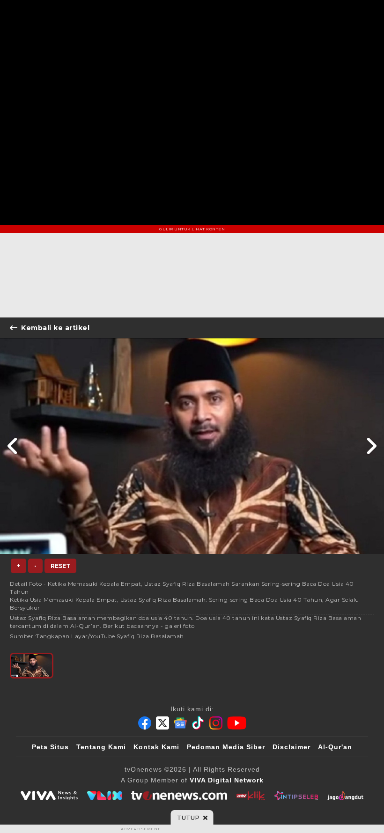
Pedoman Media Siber (226, 747)
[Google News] (180, 723)
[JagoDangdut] (345, 795)
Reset (60, 565)
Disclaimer (291, 747)
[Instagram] (215, 723)
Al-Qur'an (335, 747)
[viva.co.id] (49, 795)
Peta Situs (50, 747)
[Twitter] (162, 723)
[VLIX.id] (104, 795)
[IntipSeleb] (296, 795)
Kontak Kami (156, 747)
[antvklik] (250, 795)
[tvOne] (179, 795)
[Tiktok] (198, 723)
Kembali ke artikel (55, 328)
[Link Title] (13, 446)
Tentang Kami (101, 747)
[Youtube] (236, 723)
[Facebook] (144, 723)
